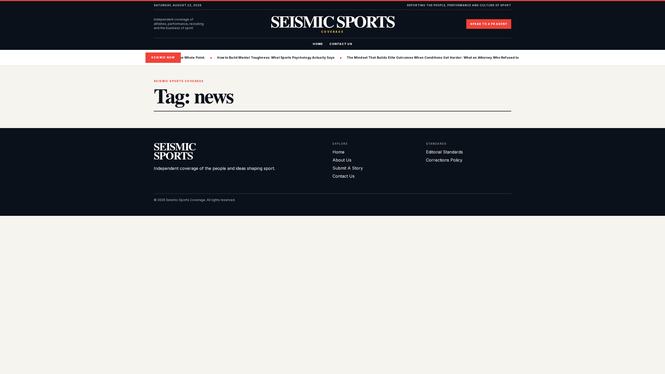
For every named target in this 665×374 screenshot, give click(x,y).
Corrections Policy (444, 160)
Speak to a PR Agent (488, 23)
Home (318, 44)
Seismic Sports (333, 24)
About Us (341, 160)
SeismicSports (175, 151)
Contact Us (340, 44)
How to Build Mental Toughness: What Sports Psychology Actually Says (255, 57)
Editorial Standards (444, 152)
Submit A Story (347, 168)
